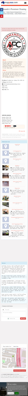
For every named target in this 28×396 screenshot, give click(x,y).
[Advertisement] (14, 22)
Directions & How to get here (19, 370)
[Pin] (1, 16)
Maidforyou (17, 165)
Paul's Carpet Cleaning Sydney (17, 209)
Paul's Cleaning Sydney (17, 173)
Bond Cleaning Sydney (17, 159)
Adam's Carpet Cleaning (17, 181)
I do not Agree (10, 393)
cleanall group (17, 144)
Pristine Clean (17, 188)
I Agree (16, 393)
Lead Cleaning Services (17, 151)
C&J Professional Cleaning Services (17, 217)
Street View (15, 346)
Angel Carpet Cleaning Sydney (17, 224)
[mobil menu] (25, 3)
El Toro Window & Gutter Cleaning (17, 230)
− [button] (3, 351)
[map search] (9, 2)
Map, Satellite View (7, 346)
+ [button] (3, 350)
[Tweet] (1, 13)
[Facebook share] (1, 9)
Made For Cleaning (17, 196)
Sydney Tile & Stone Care (17, 202)
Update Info (22, 131)
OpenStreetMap (19, 367)
